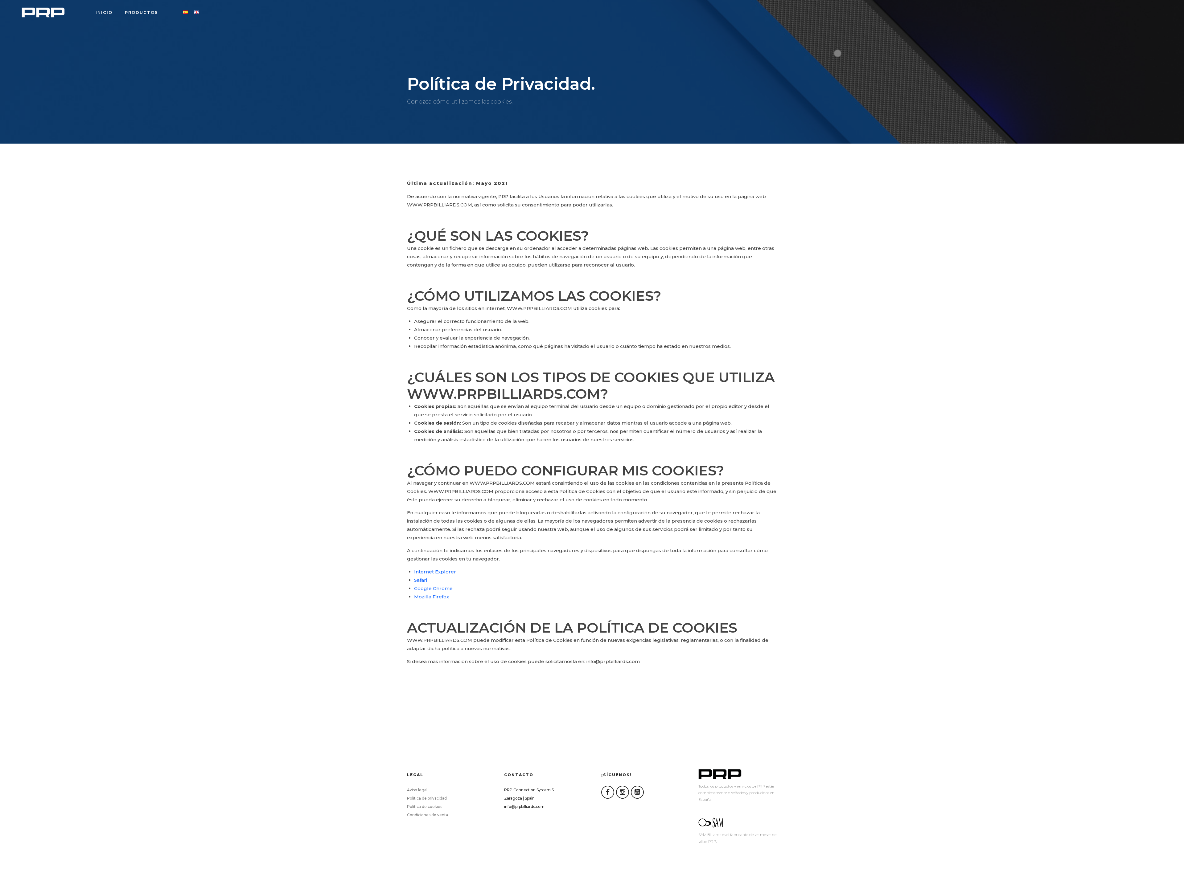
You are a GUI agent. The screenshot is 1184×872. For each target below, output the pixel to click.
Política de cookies (424, 806)
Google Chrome (433, 588)
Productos (141, 12)
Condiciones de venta (427, 815)
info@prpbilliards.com (524, 806)
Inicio (104, 12)
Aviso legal (417, 790)
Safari (420, 580)
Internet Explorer (435, 572)
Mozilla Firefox (431, 597)
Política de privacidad (427, 798)
